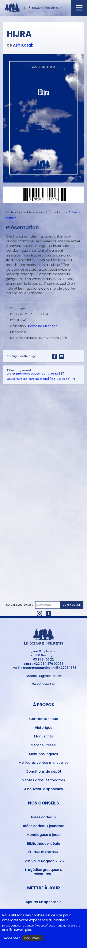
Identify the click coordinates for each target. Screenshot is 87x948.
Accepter (12, 938)
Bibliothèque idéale (43, 843)
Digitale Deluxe (50, 676)
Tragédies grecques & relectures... (43, 871)
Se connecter (43, 684)
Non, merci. (32, 938)
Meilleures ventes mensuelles (43, 762)
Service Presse (43, 745)
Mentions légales (43, 754)
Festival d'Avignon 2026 (43, 861)
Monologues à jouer (44, 834)
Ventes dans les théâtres (43, 780)
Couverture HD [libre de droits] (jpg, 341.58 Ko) (39, 379)
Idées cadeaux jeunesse (43, 825)
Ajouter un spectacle (43, 902)
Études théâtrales (43, 852)
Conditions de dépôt (43, 771)
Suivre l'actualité (19, 604)
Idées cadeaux (43, 817)
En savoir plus (20, 930)
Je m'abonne (72, 605)
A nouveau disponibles (43, 789)
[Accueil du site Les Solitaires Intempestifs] (43, 8)
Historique (43, 727)
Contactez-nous (43, 718)
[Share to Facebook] (54, 356)
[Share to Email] (61, 356)
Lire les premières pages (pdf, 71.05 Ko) (33, 373)
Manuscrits (43, 736)
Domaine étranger (42, 326)
